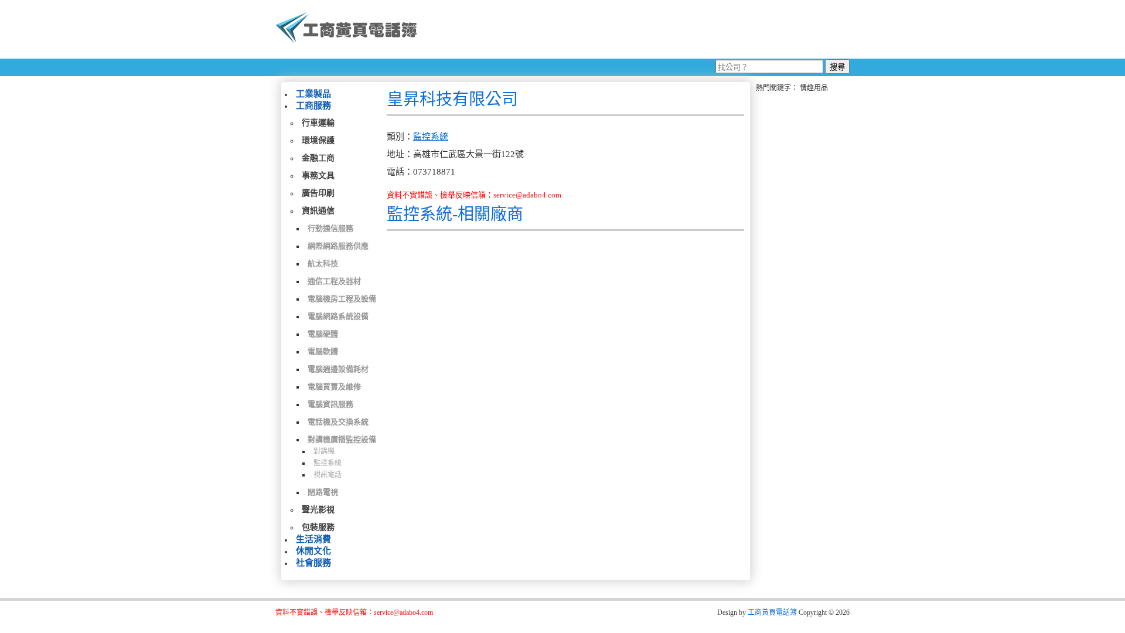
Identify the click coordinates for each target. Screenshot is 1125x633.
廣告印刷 (318, 193)
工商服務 (313, 105)
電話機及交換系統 (338, 421)
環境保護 (318, 140)
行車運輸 (318, 122)
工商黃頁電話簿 (772, 612)
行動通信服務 (330, 228)
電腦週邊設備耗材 (338, 369)
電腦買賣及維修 (334, 386)
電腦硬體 (323, 333)
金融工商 (318, 158)
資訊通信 (318, 210)
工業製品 (313, 93)
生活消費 (313, 539)
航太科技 (323, 263)
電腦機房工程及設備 (342, 298)
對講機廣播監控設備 (342, 439)
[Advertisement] (638, 29)
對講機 (324, 451)
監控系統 (327, 463)
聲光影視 (318, 509)
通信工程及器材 (334, 281)
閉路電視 (323, 492)
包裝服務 (318, 527)
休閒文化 (313, 551)
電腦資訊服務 (330, 404)
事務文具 (318, 175)
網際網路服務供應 (338, 245)
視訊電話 (327, 475)
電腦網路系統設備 (338, 316)
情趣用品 (814, 88)
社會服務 (313, 562)
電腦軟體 (323, 351)
